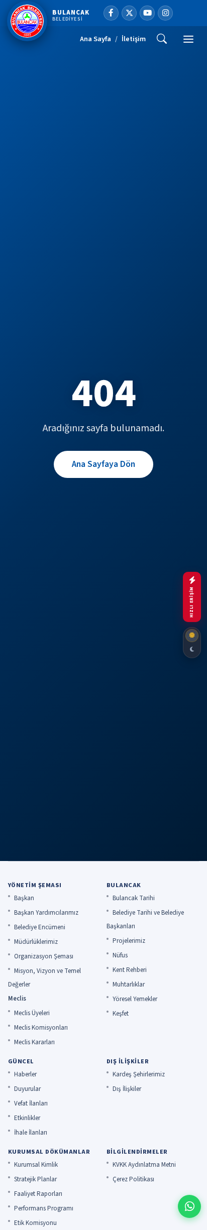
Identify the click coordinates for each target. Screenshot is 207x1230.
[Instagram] (165, 13)
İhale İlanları (30, 1132)
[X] (129, 13)
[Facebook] (111, 13)
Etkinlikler (27, 1118)
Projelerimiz (129, 940)
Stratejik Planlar (35, 1179)
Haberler (25, 1074)
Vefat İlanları (31, 1103)
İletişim (134, 39)
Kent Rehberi (130, 969)
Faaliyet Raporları (38, 1193)
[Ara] (162, 39)
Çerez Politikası (133, 1179)
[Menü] (188, 39)
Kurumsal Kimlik (36, 1164)
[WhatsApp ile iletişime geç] (189, 1206)
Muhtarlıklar (129, 984)
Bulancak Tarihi (134, 898)
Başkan (24, 898)
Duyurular (27, 1088)
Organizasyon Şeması (43, 956)
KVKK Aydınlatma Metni (144, 1164)
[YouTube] (147, 13)
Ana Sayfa (95, 39)
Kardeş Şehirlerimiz (139, 1074)
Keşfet (121, 1013)
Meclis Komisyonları (41, 1027)
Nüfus (120, 955)
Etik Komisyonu (35, 1222)
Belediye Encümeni (39, 927)
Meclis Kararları (34, 1042)
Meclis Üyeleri (32, 1013)
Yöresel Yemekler (135, 999)
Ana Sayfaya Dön (103, 464)
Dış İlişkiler (127, 1088)
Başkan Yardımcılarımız (46, 912)
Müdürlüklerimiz (36, 941)
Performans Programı (43, 1208)
